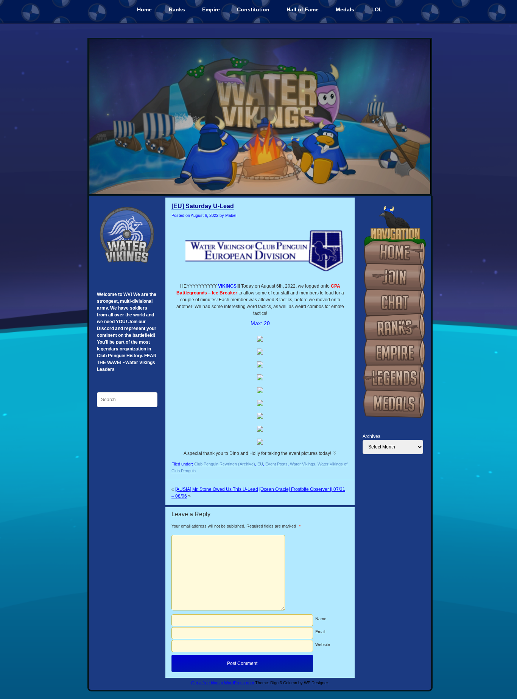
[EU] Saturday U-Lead (202, 206)
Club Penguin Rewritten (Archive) (224, 464)
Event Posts (276, 464)
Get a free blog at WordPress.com (222, 682)
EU (260, 464)
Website (322, 644)
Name (320, 618)
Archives (371, 436)
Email (320, 631)
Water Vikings (302, 464)
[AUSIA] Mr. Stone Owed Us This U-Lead (216, 489)
